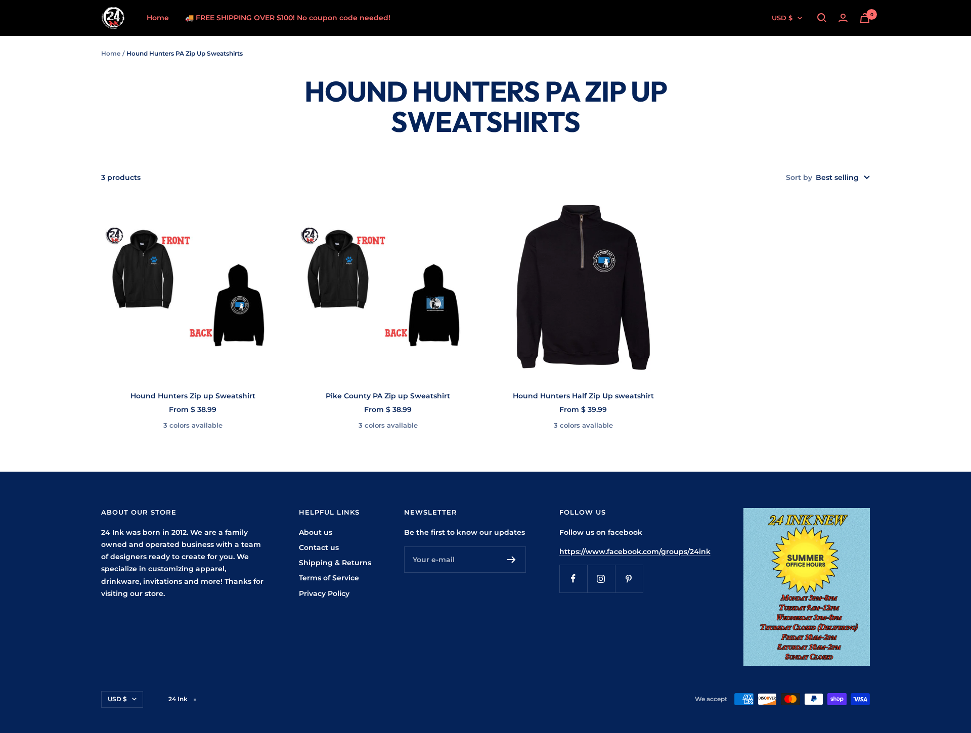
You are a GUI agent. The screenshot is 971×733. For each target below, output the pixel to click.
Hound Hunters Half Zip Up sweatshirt (583, 395)
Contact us (319, 547)
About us (315, 532)
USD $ (782, 18)
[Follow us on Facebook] (573, 578)
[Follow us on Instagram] (601, 578)
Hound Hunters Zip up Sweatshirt (192, 395)
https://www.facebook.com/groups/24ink (635, 551)
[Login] (843, 18)
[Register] (511, 559)
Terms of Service (329, 577)
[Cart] (865, 18)
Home (158, 17)
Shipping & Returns (335, 562)
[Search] (821, 17)
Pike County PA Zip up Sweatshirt (388, 395)
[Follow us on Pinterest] (629, 578)
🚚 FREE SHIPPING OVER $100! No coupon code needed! (287, 17)
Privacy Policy (324, 593)
